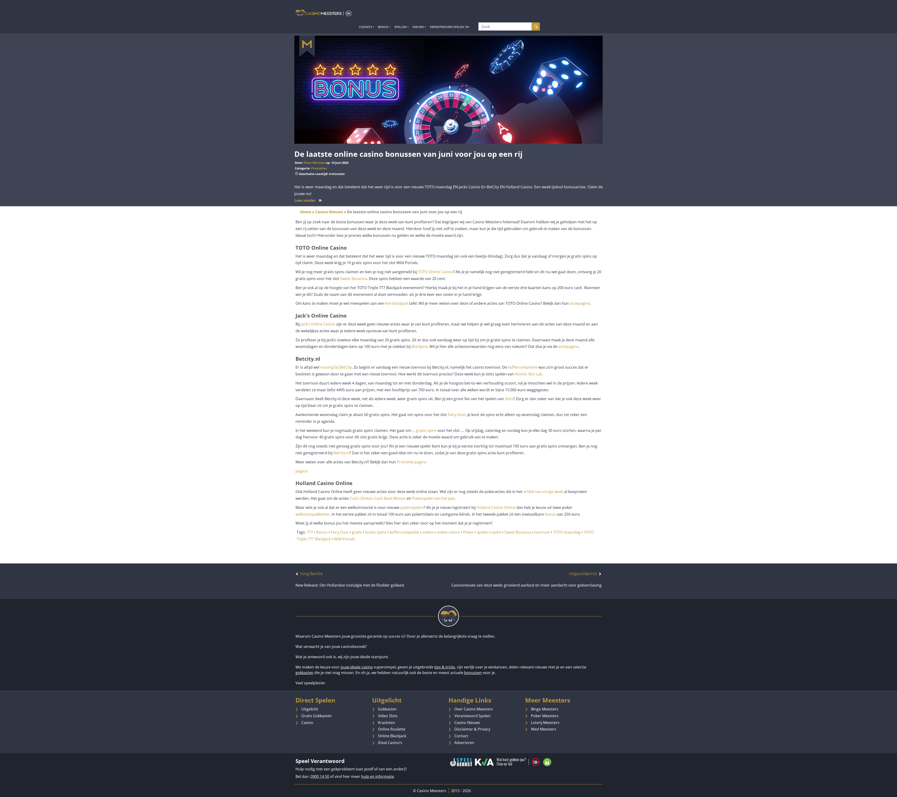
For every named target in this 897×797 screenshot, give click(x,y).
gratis (357, 532)
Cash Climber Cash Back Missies (378, 498)
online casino (448, 532)
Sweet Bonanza (353, 278)
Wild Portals (344, 539)
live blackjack (396, 303)
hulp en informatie (377, 776)
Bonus (383, 27)
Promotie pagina (411, 462)
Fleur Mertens (314, 163)
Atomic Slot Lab (528, 374)
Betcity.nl (341, 452)
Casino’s (365, 27)
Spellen (400, 27)
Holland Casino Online (496, 507)
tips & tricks (444, 667)
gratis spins (426, 430)
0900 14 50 (319, 776)
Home (305, 211)
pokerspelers (412, 507)
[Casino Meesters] (323, 12)
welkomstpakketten (312, 514)
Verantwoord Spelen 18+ (450, 27)
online (427, 532)
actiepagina (580, 303)
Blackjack (419, 346)
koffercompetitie (522, 367)
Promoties (319, 168)
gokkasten (304, 672)
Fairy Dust (457, 414)
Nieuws (418, 27)
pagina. (301, 471)
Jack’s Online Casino (318, 324)
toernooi (542, 532)
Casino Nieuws (329, 211)
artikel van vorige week (542, 491)
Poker (468, 532)
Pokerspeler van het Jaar (433, 498)
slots (509, 398)
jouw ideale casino (357, 667)
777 (310, 532)
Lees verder (308, 200)
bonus (550, 514)
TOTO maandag (566, 532)
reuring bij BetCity (336, 367)
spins (496, 532)
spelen (482, 532)
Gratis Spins (375, 532)
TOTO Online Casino (435, 271)
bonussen (473, 672)
